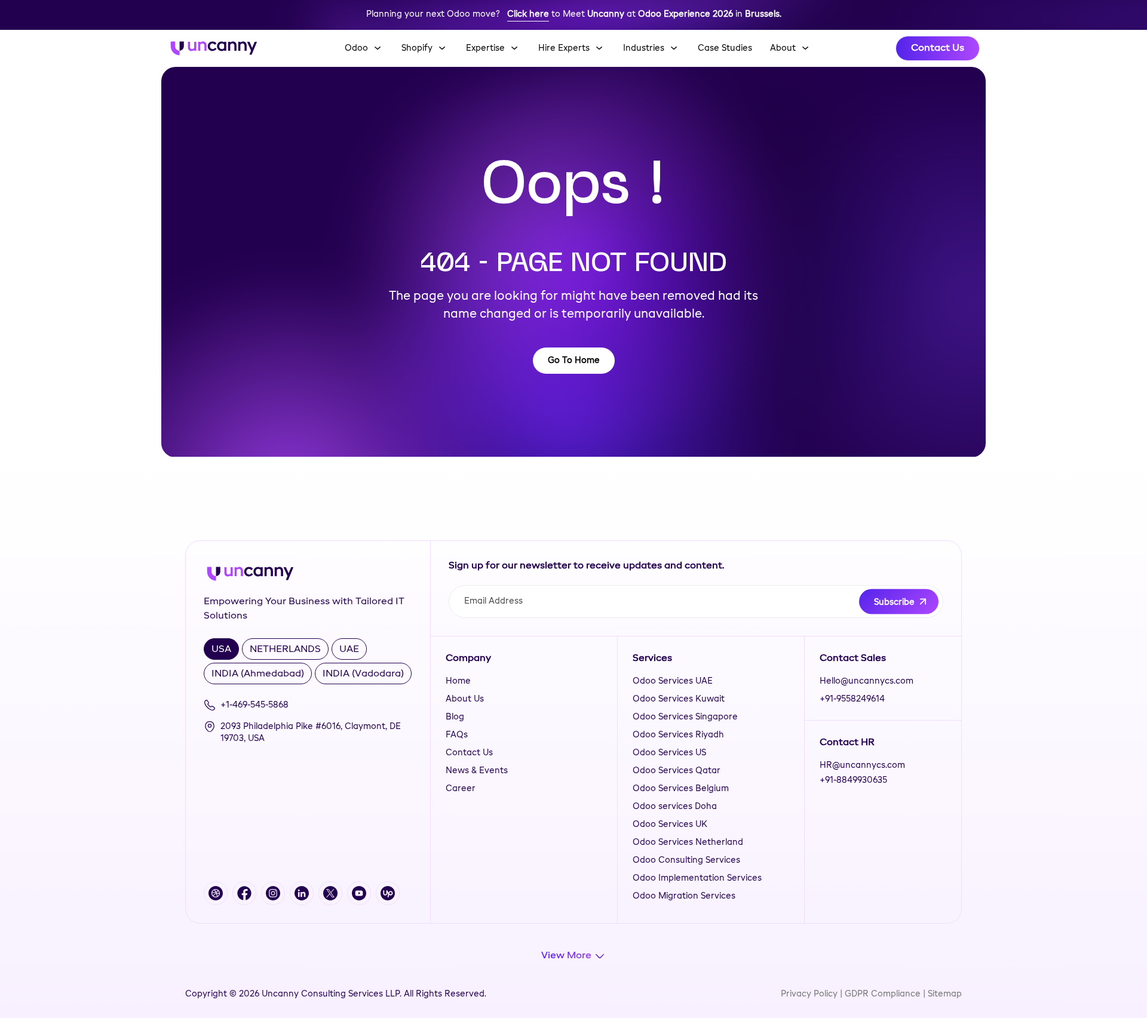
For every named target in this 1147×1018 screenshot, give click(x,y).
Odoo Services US (669, 753)
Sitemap (945, 994)
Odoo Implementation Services (697, 878)
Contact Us (937, 48)
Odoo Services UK (670, 824)
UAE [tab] (349, 649)
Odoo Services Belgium (681, 789)
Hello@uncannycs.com (866, 681)
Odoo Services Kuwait (679, 699)
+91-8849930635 (853, 780)
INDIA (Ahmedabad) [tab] (257, 674)
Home (458, 681)
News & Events (477, 771)
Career (461, 789)
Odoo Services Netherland (688, 842)
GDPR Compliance (883, 994)
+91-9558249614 (852, 699)
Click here (528, 14)
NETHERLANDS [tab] (285, 649)
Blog (455, 717)
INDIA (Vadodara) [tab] (363, 674)
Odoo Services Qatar (676, 771)
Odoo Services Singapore (685, 717)
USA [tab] (221, 649)
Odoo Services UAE (673, 681)
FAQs (457, 735)
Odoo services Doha (675, 806)
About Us (465, 699)
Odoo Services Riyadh (678, 735)
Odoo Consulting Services (686, 860)
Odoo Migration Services (684, 896)
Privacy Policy (809, 994)
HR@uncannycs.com (862, 765)
